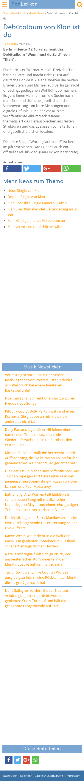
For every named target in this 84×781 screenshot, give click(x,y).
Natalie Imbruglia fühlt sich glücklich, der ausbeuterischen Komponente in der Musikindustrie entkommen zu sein (38, 559)
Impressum (73, 776)
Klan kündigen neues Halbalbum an (36, 220)
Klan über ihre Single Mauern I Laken (37, 203)
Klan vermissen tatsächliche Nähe (35, 226)
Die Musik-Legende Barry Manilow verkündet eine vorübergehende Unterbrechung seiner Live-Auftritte (41, 522)
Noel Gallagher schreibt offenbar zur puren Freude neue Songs (40, 401)
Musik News (36, 13)
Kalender (26, 776)
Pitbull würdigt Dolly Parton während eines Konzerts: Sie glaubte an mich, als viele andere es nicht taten (40, 416)
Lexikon (25, 4)
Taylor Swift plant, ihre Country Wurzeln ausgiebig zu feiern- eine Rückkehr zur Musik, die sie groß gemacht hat (41, 577)
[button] (12, 168)
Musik (22, 13)
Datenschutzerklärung (48, 776)
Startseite (9, 13)
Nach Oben (10, 776)
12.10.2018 (10, 44)
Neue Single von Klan (25, 190)
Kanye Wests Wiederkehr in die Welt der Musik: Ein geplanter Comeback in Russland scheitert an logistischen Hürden (40, 541)
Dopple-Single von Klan (26, 196)
